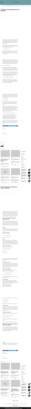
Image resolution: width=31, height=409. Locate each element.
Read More (12, 164)
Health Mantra (23, 371)
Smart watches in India (14, 177)
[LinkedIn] (16, 405)
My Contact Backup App (9, 313)
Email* (1, 143)
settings (21, 408)
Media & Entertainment (23, 159)
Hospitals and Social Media (5, 177)
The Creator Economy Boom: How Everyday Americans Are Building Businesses (24, 170)
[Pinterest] (15, 405)
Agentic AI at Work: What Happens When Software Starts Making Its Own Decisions (24, 173)
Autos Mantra (22, 153)
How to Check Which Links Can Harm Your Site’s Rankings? (5, 160)
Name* (1, 141)
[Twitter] (14, 405)
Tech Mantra (2, 370)
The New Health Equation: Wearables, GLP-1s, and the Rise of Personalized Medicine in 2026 (24, 175)
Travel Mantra (23, 165)
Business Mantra (23, 154)
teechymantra (13, 160)
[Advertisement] (7, 34)
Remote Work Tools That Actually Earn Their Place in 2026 (23, 178)
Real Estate (22, 376)
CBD (21, 370)
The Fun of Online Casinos (15, 159)
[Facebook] (13, 405)
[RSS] (17, 405)
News (21, 160)
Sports (22, 377)
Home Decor (22, 158)
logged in (5, 358)
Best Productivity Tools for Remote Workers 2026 (23, 181)
